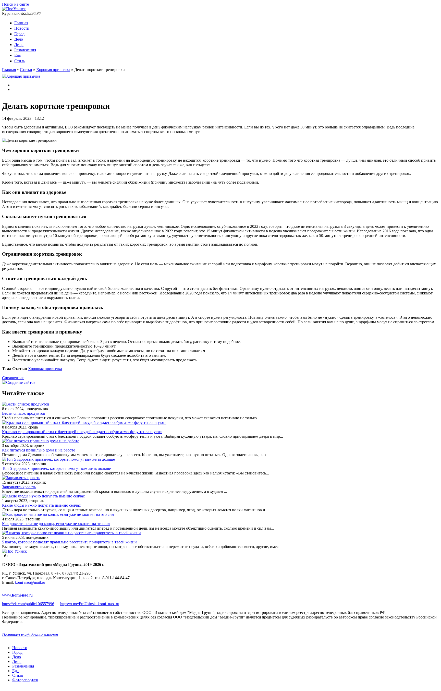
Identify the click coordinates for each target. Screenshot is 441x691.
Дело (18, 39)
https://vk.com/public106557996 (28, 604)
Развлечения (25, 50)
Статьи (26, 69)
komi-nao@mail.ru (30, 582)
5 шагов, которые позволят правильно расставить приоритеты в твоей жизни (69, 542)
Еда (17, 55)
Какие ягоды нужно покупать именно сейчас (41, 505)
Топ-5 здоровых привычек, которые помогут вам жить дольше (56, 468)
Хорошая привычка (53, 69)
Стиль (19, 61)
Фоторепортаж (25, 680)
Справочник (13, 378)
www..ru (17, 595)
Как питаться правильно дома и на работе (38, 450)
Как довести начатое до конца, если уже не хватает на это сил (56, 523)
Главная (21, 23)
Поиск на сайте (15, 4)
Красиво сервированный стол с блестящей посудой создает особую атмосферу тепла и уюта (82, 432)
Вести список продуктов (23, 413)
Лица (18, 44)
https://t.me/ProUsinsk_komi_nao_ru (89, 604)
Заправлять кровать (19, 487)
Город (19, 34)
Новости (21, 28)
